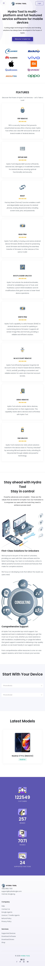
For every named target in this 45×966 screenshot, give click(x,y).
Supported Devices (8, 933)
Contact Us (6, 909)
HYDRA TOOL (25, 956)
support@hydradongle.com (12, 891)
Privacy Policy (6, 921)
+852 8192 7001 (7, 889)
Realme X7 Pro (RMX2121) (22, 756)
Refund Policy (6, 918)
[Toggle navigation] (4, 3)
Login (39, 3)
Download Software (9, 936)
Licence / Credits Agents (11, 915)
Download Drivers (8, 939)
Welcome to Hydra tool (22, 39)
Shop (3, 942)
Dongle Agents (7, 912)
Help (3, 906)
